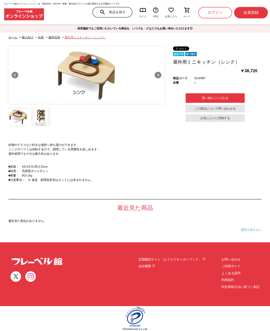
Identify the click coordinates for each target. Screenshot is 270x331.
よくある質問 (230, 273)
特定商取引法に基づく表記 (240, 287)
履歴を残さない (251, 229)
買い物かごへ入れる (215, 98)
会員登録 (251, 12)
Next (158, 75)
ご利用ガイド (230, 266)
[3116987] (18, 117)
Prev (15, 75)
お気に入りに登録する (215, 118)
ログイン (215, 12)
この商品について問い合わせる (215, 108)
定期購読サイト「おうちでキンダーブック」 (170, 259)
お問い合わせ (230, 259)
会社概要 (145, 266)
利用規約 (227, 280)
